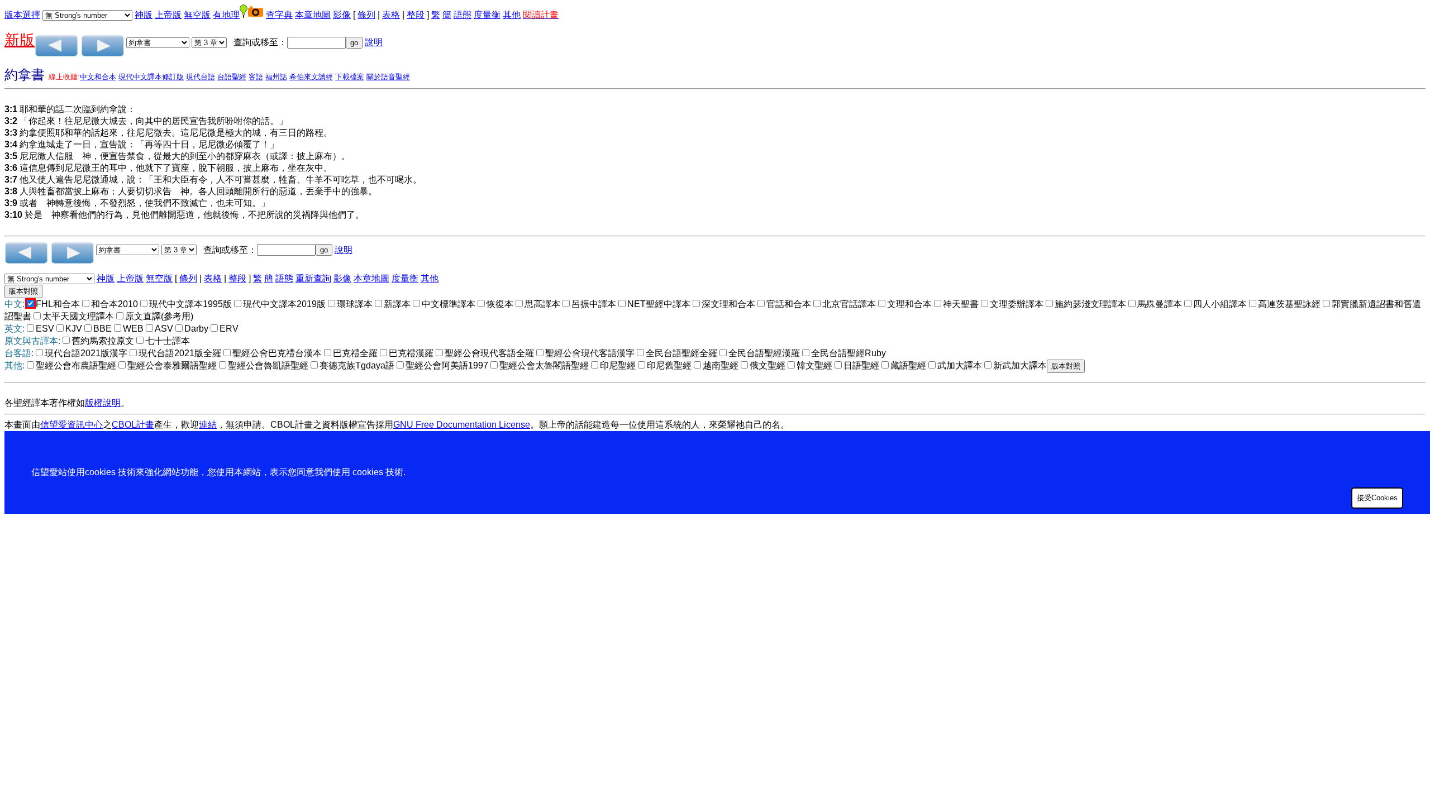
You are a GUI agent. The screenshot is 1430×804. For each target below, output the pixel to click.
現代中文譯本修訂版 (151, 77)
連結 (208, 424)
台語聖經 (231, 77)
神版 (143, 15)
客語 (256, 77)
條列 (366, 15)
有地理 (226, 15)
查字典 (279, 15)
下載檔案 (349, 77)
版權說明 (103, 403)
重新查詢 (313, 278)
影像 (342, 15)
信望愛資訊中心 (71, 424)
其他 (512, 15)
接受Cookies (1377, 498)
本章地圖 (313, 15)
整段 (416, 15)
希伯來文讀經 (311, 77)
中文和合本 (98, 77)
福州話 (276, 77)
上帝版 (168, 15)
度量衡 (487, 15)
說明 (374, 42)
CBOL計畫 (133, 424)
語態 (462, 15)
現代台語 (200, 77)
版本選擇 (22, 15)
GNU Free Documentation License (461, 424)
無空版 (197, 15)
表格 (391, 15)
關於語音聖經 (388, 77)
